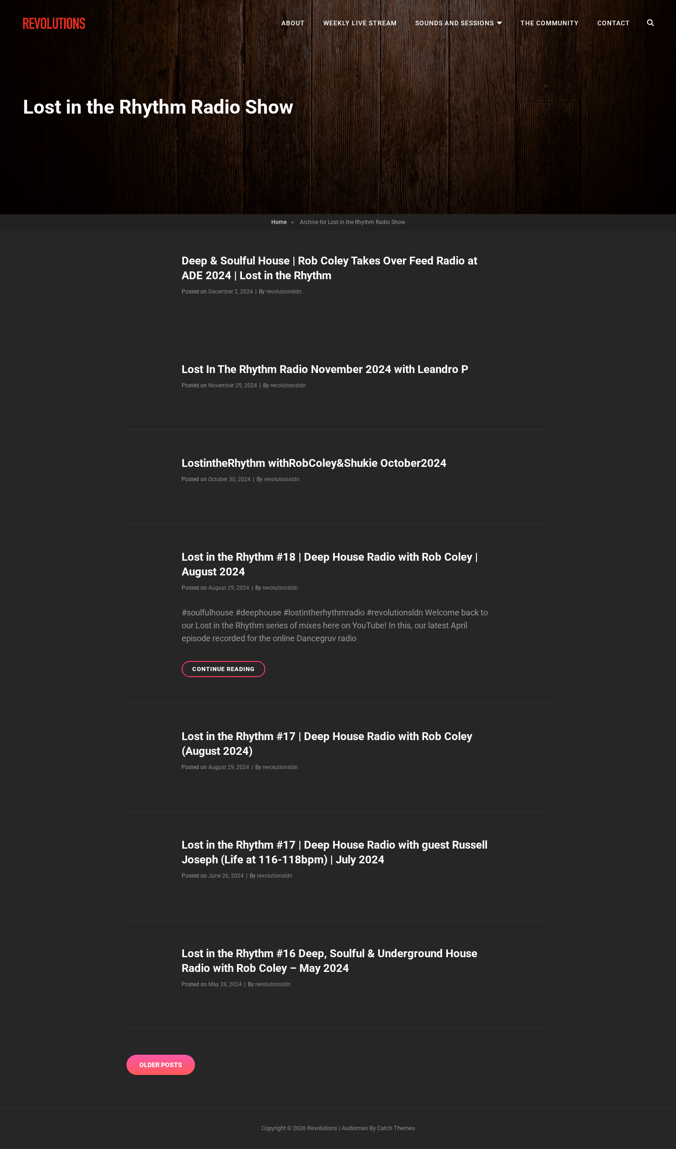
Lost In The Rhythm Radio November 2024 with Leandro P (325, 369)
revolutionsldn (284, 291)
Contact (613, 23)
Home (278, 222)
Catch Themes (396, 1128)
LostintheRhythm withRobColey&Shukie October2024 (314, 463)
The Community (550, 23)
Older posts (160, 1065)
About (293, 23)
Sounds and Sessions (454, 23)
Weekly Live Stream (360, 23)
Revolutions (322, 1128)
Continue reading (228, 671)
